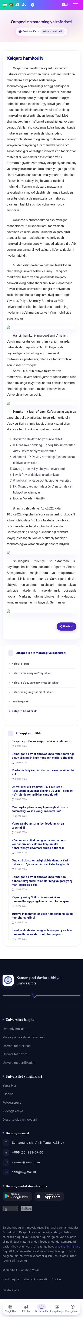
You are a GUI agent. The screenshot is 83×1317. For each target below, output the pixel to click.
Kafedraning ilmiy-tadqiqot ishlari (32, 692)
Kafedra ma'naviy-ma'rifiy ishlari (31, 673)
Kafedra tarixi (20, 663)
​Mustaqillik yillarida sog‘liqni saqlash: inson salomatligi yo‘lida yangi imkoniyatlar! (40, 809)
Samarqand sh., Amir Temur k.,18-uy (38, 1143)
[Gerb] (11, 5)
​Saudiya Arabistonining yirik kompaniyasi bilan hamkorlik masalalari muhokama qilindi (42, 932)
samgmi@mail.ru (24, 1172)
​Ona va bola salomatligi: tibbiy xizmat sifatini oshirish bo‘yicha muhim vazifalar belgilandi (41, 862)
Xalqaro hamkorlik (24, 711)
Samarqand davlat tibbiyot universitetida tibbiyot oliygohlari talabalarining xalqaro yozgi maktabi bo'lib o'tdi (42, 880)
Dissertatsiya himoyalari (20, 1120)
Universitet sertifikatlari (19, 1063)
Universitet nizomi (15, 1054)
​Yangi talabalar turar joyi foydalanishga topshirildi (38, 825)
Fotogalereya (12, 1102)
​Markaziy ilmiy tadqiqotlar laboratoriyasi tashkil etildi (43, 772)
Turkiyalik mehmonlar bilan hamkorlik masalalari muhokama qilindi (43, 915)
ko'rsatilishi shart (68, 1246)
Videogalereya (13, 1111)
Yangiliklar (10, 1085)
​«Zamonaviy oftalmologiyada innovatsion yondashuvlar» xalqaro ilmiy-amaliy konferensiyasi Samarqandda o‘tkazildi (39, 844)
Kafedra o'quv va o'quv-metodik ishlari (35, 682)
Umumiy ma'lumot (16, 1029)
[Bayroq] (5, 5)
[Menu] (76, 5)
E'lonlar (8, 1094)
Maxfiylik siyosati (35, 1279)
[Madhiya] (17, 5)
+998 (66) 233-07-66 (28, 1152)
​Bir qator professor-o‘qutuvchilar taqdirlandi (41, 741)
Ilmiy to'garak (20, 701)
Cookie (56, 1279)
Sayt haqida (11, 1279)
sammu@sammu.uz (26, 1162)
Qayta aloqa (11, 1290)
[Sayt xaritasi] (24, 5)
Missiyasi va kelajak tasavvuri (23, 1037)
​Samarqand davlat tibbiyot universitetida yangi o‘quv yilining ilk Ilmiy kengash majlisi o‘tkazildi (43, 755)
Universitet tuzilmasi (17, 1046)
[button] (66, 4)
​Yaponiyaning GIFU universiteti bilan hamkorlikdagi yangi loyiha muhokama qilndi (41, 899)
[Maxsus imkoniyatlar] (33, 5)
